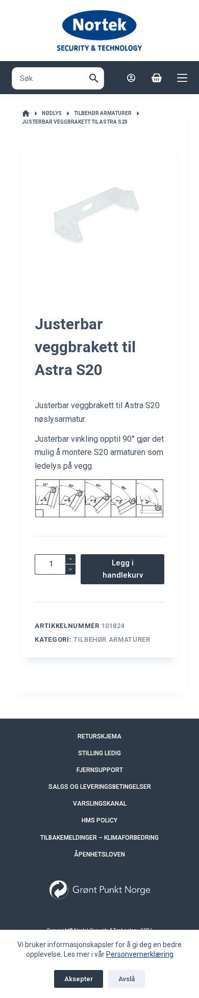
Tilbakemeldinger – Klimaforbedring (99, 837)
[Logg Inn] (131, 78)
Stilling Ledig (99, 753)
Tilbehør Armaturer (112, 639)
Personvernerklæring (139, 954)
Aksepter (78, 979)
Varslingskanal (100, 803)
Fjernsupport (100, 770)
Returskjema (99, 736)
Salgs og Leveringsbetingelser (99, 786)
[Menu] (182, 78)
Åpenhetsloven (99, 854)
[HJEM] (26, 114)
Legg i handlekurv (123, 569)
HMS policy (99, 820)
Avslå (126, 979)
